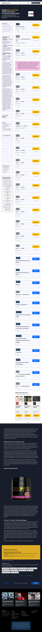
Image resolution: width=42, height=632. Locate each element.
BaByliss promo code (22, 570)
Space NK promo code (14, 570)
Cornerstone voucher (13, 568)
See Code (36, 25)
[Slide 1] (27, 422)
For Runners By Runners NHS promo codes (7, 186)
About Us (13, 611)
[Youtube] (3, 117)
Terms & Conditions (34, 610)
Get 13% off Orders (20, 26)
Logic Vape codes (30, 570)
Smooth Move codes (6, 568)
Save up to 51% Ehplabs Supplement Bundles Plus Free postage (23, 340)
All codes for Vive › (36, 411)
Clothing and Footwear (25, 615)
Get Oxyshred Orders (22, 386)
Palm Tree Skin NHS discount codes (7, 201)
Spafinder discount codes (33, 568)
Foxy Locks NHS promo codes (7, 198)
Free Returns (19, 352)
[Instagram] (5, 117)
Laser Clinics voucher (15, 572)
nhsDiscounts (6, 3)
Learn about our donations (35, 583)
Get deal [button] (36, 258)
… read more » (35, 68)
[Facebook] (4, 117)
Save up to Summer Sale (22, 294)
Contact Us (13, 612)
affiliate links (10, 29)
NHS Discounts (6, 611)
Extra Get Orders (21, 126)
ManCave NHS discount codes (7, 189)
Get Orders (20, 53)
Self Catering (23, 612)
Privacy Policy (33, 612)
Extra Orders (20, 150)
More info (18, 57)
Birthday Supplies (24, 614)
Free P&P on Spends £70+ (21, 304)
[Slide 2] (28, 422)
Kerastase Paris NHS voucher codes (8, 209)
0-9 (4, 137)
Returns (18, 284)
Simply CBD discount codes (23, 568)
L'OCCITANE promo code (6, 572)
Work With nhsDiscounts (15, 614)
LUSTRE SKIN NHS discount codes (8, 192)
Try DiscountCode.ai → (32, 0)
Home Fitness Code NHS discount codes (7, 204)
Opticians (23, 611)
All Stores (13, 615)
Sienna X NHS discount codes (7, 195)
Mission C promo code (6, 570)
